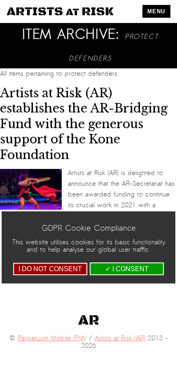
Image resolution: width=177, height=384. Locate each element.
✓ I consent (127, 268)
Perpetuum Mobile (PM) (52, 338)
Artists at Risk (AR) (120, 338)
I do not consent (50, 268)
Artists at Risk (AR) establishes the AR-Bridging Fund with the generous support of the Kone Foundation (84, 124)
